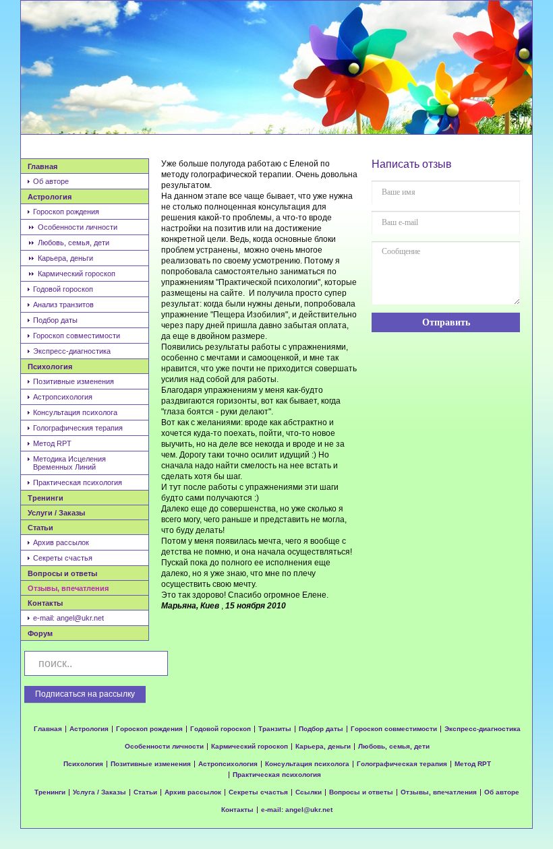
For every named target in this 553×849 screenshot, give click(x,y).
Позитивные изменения (73, 381)
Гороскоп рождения (66, 212)
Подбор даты (55, 320)
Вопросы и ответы (62, 573)
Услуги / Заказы (56, 513)
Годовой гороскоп (63, 289)
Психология (50, 367)
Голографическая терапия (402, 764)
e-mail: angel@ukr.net (68, 618)
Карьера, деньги (65, 258)
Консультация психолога (75, 412)
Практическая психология (77, 482)
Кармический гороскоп (76, 274)
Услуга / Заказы (99, 792)
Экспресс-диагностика (72, 351)
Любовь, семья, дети (73, 243)
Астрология (49, 197)
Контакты (45, 603)
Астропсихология (62, 397)
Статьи (40, 528)
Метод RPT (52, 443)
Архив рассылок (61, 542)
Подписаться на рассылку (85, 694)
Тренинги (45, 498)
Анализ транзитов (63, 305)
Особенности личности (77, 227)
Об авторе (51, 181)
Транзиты (274, 729)
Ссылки (308, 792)
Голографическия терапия (78, 428)
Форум (40, 633)
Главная (42, 166)
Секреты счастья (62, 558)
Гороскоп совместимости (76, 336)
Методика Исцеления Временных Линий (69, 463)
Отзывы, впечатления (68, 588)
